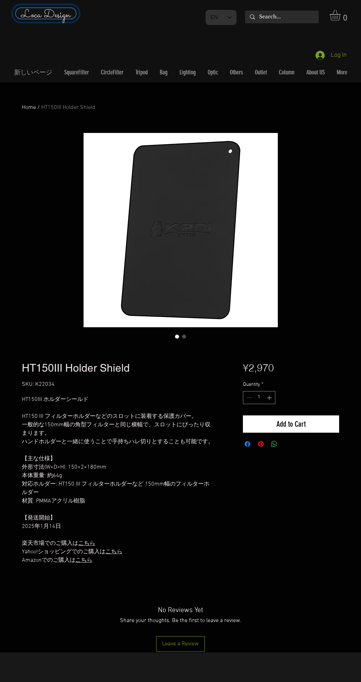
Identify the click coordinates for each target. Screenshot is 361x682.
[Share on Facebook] (247, 444)
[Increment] (269, 397)
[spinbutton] (259, 397)
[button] (341, 15)
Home (29, 107)
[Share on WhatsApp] (274, 444)
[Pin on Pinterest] (261, 444)
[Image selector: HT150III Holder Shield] (176, 336)
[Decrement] (248, 397)
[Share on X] (287, 444)
